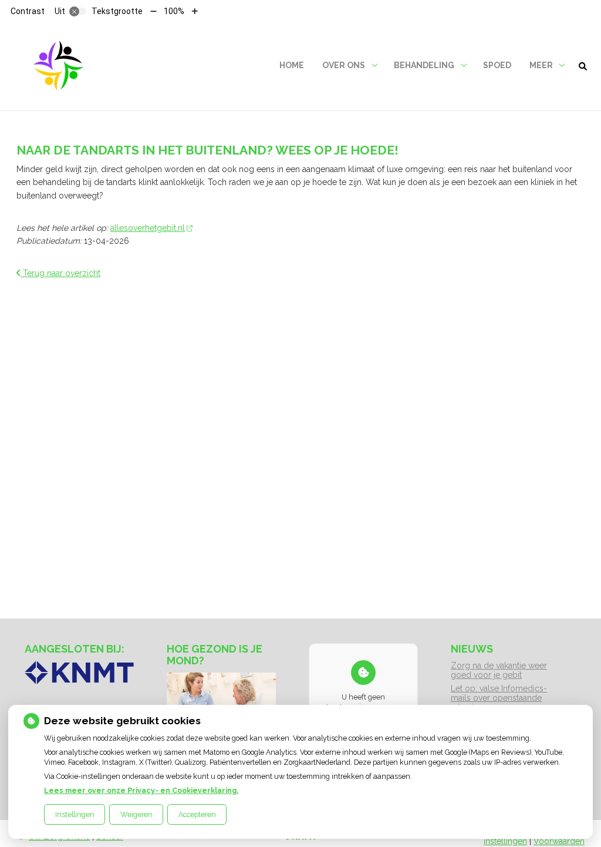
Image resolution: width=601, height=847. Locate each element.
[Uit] (78, 11)
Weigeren (136, 814)
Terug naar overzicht (60, 273)
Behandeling (424, 65)
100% (174, 11)
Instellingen (74, 814)
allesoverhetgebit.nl (147, 228)
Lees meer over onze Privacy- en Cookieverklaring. (141, 790)
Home (291, 65)
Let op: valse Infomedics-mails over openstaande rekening (499, 698)
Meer (541, 65)
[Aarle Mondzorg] (58, 65)
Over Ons (343, 65)
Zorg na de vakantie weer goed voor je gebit (499, 670)
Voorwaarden (559, 841)
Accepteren (197, 814)
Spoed (497, 65)
